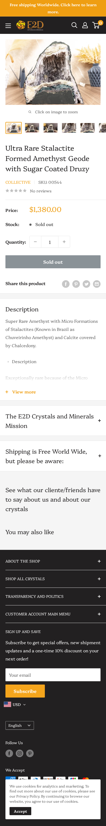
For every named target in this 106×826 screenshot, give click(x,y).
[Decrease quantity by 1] (35, 241)
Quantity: (15, 242)
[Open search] (74, 25)
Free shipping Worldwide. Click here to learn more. (53, 8)
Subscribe (25, 691)
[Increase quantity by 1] (64, 241)
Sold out (53, 262)
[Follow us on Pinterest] (30, 753)
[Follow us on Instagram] (19, 753)
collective (17, 182)
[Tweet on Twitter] (86, 283)
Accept (20, 811)
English (15, 725)
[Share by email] (97, 283)
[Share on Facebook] (66, 283)
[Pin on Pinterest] (76, 283)
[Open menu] (8, 26)
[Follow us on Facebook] (9, 753)
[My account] (85, 25)
